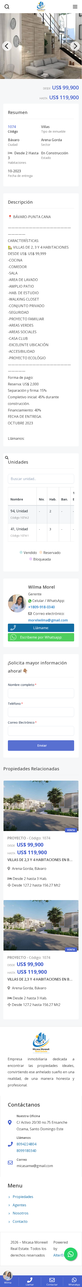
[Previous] (7, 46)
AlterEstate (62, 1255)
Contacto (20, 1221)
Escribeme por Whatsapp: (41, 637)
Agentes (19, 1205)
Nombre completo (22, 685)
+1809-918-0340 (41, 607)
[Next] (75, 46)
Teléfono (15, 703)
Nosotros (20, 1213)
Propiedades (23, 1196)
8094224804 (26, 1144)
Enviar (42, 745)
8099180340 (26, 1150)
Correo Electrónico (22, 722)
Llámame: (41, 627)
